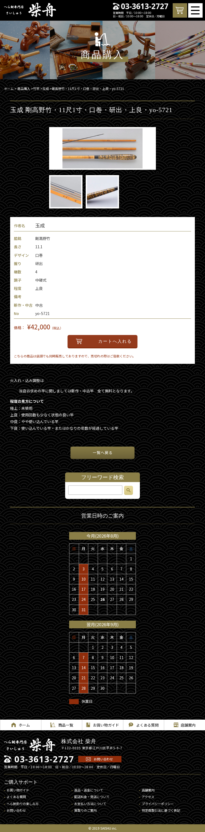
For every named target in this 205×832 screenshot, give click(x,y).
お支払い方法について (90, 803)
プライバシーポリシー (158, 803)
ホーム (9, 88)
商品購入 (23, 88)
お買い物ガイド (18, 790)
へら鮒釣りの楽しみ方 (23, 803)
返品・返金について (88, 790)
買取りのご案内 (85, 810)
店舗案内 (148, 790)
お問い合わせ (103, 759)
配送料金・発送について (91, 796)
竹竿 (36, 88)
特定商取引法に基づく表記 (161, 810)
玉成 (45, 88)
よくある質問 (16, 796)
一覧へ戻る (103, 452)
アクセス (148, 796)
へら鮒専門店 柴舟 (30, 10)
